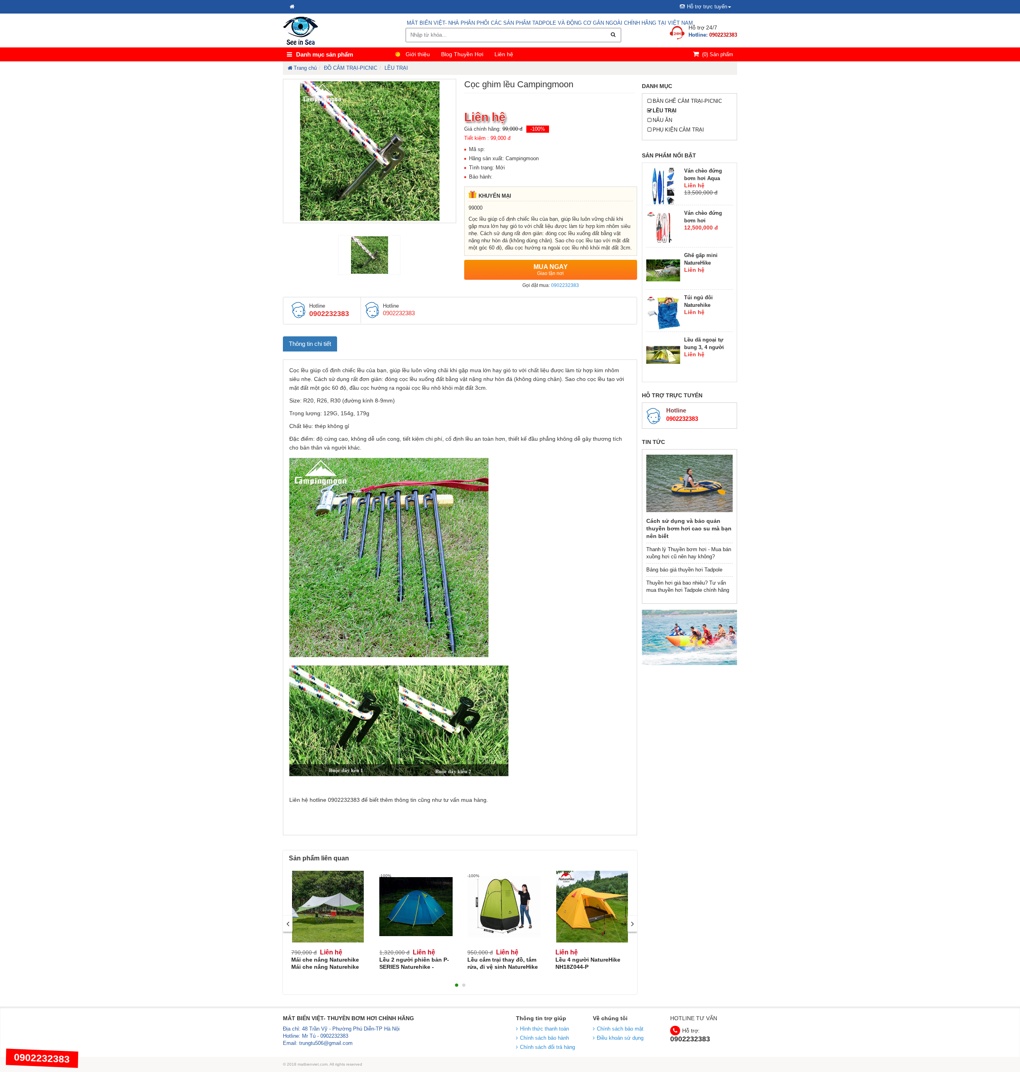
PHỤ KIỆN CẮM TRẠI (678, 130)
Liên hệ (503, 54)
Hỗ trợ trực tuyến (707, 7)
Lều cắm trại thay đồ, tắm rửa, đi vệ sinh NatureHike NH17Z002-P (502, 966)
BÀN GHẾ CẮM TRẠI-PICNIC (687, 101)
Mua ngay (551, 269)
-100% (537, 129)
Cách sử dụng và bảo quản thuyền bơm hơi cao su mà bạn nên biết (689, 528)
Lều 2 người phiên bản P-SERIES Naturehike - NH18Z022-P (414, 966)
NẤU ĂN (662, 120)
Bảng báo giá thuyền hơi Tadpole (684, 570)
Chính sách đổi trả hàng (547, 1047)
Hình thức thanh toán (544, 1029)
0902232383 (565, 285)
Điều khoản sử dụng (620, 1038)
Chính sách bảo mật (620, 1029)
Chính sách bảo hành (544, 1038)
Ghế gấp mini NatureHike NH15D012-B (701, 262)
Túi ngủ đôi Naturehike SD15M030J (698, 305)
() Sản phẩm (717, 54)
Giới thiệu (418, 54)
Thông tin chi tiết (310, 343)
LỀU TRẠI (665, 111)
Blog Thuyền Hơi (462, 54)
